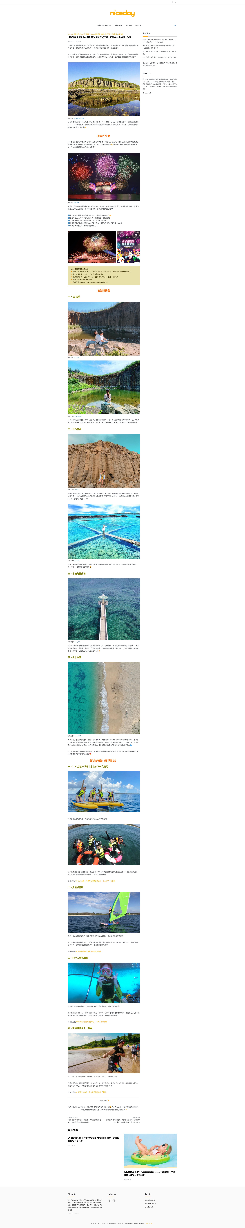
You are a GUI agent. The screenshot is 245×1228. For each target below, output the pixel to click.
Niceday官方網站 (150, 1203)
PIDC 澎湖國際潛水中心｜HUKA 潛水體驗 (92, 1022)
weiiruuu (76, 489)
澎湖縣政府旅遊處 (79, 118)
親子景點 (129, 25)
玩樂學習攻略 (118, 25)
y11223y (76, 357)
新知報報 (114, 34)
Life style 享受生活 (73, 34)
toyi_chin (76, 202)
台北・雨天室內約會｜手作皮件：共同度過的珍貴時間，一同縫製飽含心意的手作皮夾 (84, 1121)
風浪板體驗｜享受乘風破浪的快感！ (90, 951)
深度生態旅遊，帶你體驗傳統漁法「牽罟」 (92, 1092)
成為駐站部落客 (150, 1200)
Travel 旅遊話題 (84, 34)
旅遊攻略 (120, 34)
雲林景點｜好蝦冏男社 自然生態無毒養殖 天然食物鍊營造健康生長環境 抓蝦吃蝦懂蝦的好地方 (123, 1121)
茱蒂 (79, 41)
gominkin (76, 561)
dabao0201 (77, 736)
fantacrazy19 (78, 416)
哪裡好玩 (107, 34)
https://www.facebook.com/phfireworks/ (94, 282)
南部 (102, 34)
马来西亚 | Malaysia (104, 25)
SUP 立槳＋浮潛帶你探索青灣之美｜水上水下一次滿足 (96, 881)
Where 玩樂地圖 (95, 34)
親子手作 (138, 25)
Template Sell (149, 1223)
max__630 (77, 642)
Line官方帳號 (149, 1207)
